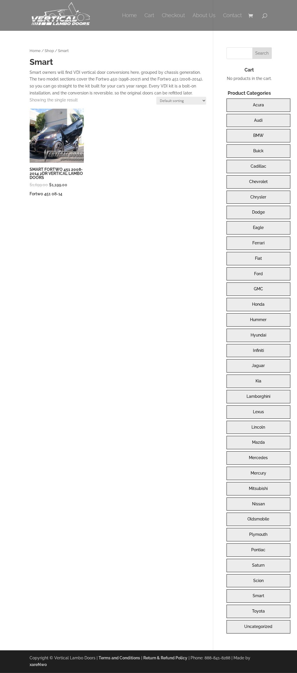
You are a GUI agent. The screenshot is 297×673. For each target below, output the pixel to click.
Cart (149, 15)
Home (129, 15)
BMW (258, 135)
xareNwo (38, 664)
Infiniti (258, 350)
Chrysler (258, 197)
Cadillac (258, 166)
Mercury (258, 473)
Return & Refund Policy (165, 658)
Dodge (258, 212)
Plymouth (258, 534)
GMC (258, 289)
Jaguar (258, 365)
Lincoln (258, 427)
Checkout (173, 15)
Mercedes (258, 457)
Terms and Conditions (119, 658)
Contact (232, 15)
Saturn (258, 565)
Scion (258, 580)
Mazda (258, 442)
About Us (204, 15)
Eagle (258, 227)
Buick (258, 150)
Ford (258, 273)
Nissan (258, 504)
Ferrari (258, 243)
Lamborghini (258, 396)
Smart (258, 595)
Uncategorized (258, 626)
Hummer (258, 319)
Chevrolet (258, 181)
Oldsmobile (258, 519)
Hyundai (258, 335)
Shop (49, 51)
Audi (258, 120)
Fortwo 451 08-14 (46, 193)
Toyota (258, 611)
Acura (258, 105)
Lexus (258, 411)
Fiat (258, 258)
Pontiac (258, 549)
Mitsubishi (258, 488)
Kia (258, 381)
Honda (258, 304)
